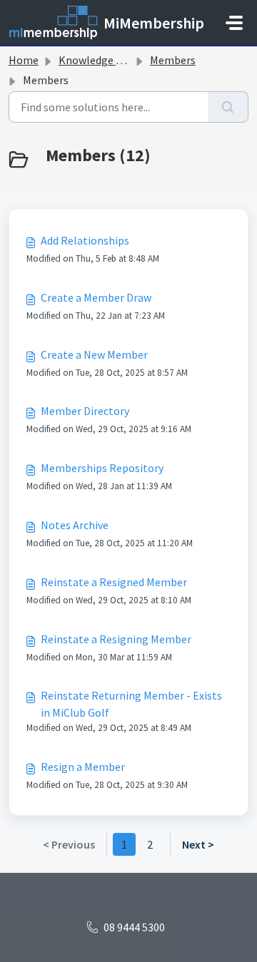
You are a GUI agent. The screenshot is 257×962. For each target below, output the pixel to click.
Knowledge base (98, 60)
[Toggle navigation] (234, 23)
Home (24, 60)
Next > (198, 844)
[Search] (228, 107)
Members (173, 60)
